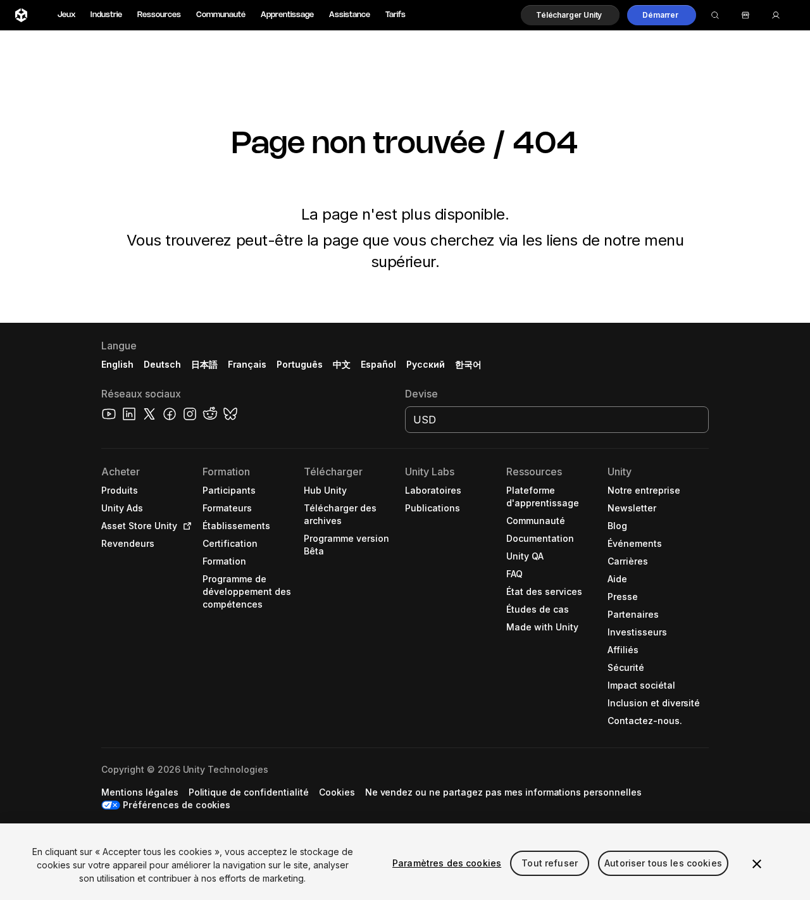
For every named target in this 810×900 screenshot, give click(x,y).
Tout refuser (549, 863)
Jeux (66, 14)
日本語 (204, 364)
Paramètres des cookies (446, 863)
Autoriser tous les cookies (663, 863)
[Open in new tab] (184, 526)
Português (300, 364)
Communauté (221, 14)
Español (378, 364)
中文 (342, 364)
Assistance (349, 14)
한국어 (468, 364)
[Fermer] (756, 864)
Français (247, 364)
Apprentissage (287, 14)
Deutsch (162, 364)
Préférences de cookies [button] (176, 804)
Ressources (159, 14)
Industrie (106, 14)
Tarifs (395, 14)
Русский (425, 364)
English (117, 364)
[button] (570, 15)
